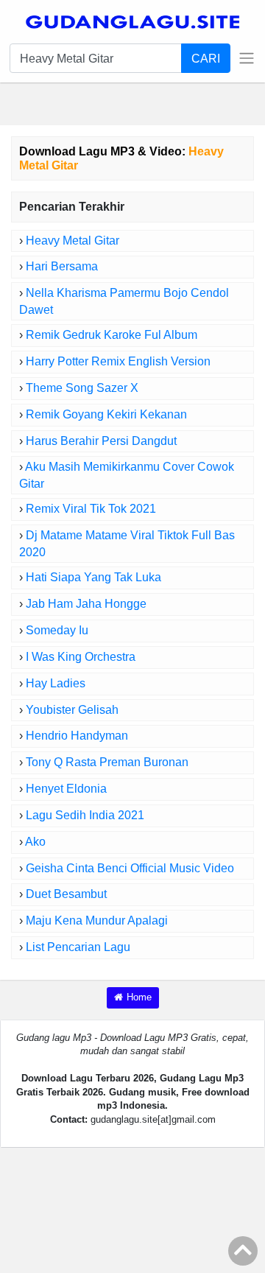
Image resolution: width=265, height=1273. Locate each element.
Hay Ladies (55, 683)
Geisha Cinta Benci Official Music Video (130, 868)
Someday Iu (57, 630)
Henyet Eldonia (66, 788)
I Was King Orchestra (80, 656)
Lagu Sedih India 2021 (85, 815)
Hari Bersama (62, 266)
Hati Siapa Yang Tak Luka (93, 577)
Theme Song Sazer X (82, 388)
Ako (35, 841)
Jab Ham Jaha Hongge (86, 603)
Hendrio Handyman (77, 735)
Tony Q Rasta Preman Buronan (107, 762)
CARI (205, 58)
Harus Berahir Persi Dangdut (101, 441)
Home (139, 997)
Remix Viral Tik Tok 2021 (91, 508)
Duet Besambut (66, 894)
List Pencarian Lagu (78, 947)
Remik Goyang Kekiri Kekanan (106, 414)
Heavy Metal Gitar (72, 240)
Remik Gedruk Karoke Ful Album (111, 335)
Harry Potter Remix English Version (118, 361)
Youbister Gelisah (72, 710)
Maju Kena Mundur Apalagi (97, 920)
